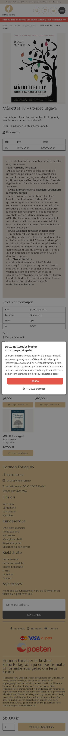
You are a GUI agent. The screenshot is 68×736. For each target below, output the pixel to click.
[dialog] (34, 368)
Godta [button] (35, 381)
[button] (34, 388)
